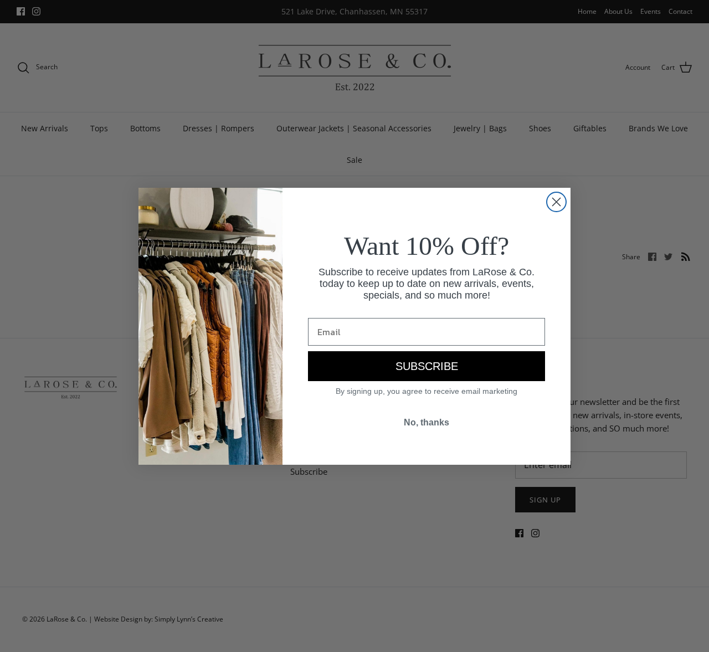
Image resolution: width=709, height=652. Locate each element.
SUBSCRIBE (426, 366)
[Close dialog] (556, 202)
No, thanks (426, 422)
